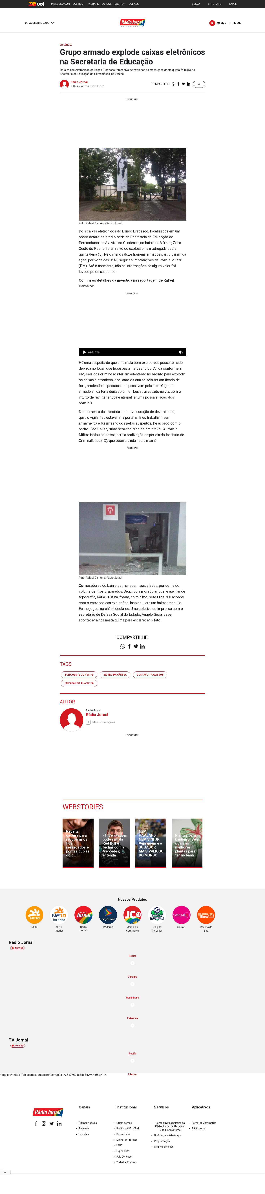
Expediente (122, 1151)
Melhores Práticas (126, 1139)
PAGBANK (93, 4)
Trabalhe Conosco (126, 1162)
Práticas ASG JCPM (127, 1128)
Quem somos (124, 1122)
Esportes (84, 1134)
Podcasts (84, 1128)
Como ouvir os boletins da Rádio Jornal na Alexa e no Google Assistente (170, 1126)
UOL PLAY (120, 4)
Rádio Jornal (79, 82)
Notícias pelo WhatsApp (167, 1135)
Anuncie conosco (164, 1146)
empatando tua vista (79, 683)
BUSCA (196, 4)
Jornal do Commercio (204, 1122)
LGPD (119, 1145)
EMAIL (233, 4)
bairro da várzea (115, 674)
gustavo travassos (150, 674)
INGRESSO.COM (60, 4)
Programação (162, 1141)
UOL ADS (134, 4)
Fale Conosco (124, 1156)
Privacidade (123, 1134)
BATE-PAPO (214, 4)
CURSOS (107, 4)
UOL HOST (79, 4)
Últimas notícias (88, 1122)
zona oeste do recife (79, 674)
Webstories (83, 807)
